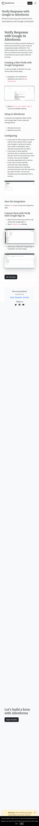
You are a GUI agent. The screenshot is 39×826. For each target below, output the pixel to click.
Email (12, 297)
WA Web (26, 297)
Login (30, 3)
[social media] (15, 305)
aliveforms (9, 3)
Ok (21, 823)
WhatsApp (18, 297)
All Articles (11, 277)
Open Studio (11, 720)
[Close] (34, 812)
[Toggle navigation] (35, 3)
